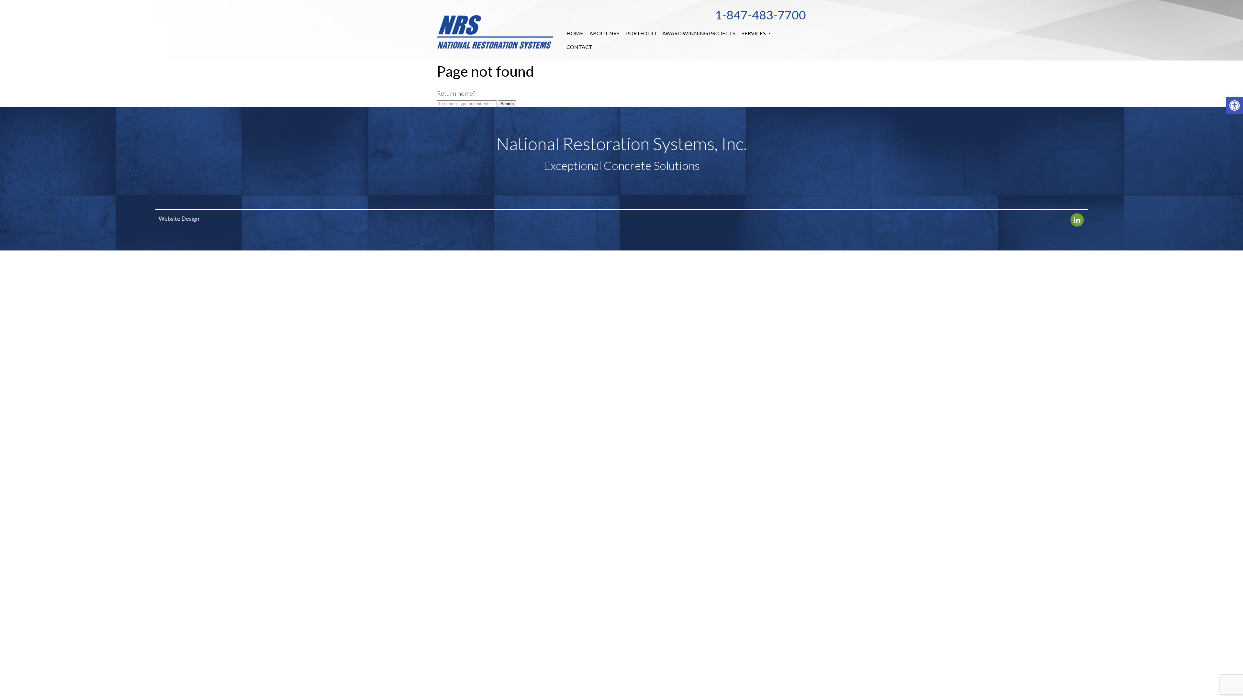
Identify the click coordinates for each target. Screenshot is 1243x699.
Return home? (456, 93)
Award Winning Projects (698, 33)
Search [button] (507, 103)
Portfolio (641, 33)
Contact (579, 47)
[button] (1234, 105)
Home (574, 33)
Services (754, 33)
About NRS (604, 33)
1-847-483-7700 (760, 14)
